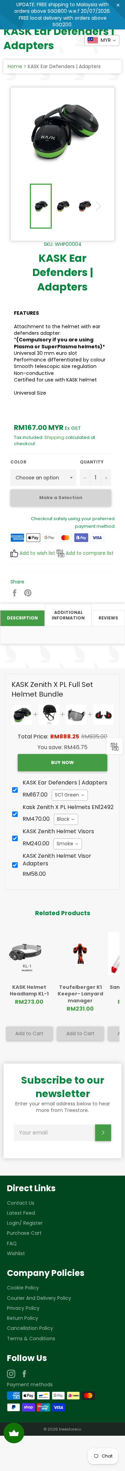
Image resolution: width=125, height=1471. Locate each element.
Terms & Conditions (31, 1338)
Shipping (54, 437)
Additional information (68, 615)
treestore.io (70, 1429)
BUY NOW (62, 762)
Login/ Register (25, 1223)
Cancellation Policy (30, 1328)
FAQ (12, 1243)
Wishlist (16, 1253)
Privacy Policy (23, 1308)
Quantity (91, 462)
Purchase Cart (24, 1233)
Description (22, 618)
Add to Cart (29, 1033)
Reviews (108, 618)
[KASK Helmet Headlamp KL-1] (29, 953)
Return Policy (22, 1318)
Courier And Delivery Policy (39, 1298)
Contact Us (20, 1202)
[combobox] (70, 795)
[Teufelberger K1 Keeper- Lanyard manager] (80, 953)
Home (15, 66)
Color (18, 462)
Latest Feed (21, 1213)
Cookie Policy (23, 1287)
